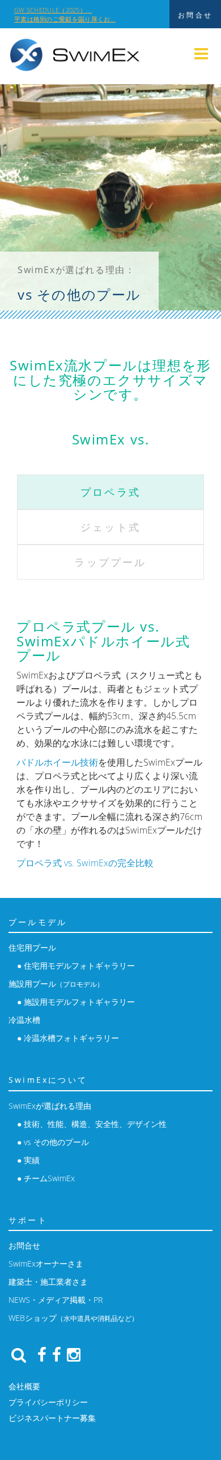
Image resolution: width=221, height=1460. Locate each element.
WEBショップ (73, 1317)
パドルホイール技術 (57, 762)
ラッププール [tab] (110, 562)
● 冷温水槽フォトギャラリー (68, 1038)
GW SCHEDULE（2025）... (53, 10)
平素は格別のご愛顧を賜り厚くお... (65, 19)
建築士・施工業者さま (48, 1281)
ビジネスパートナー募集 (52, 1418)
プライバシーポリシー (48, 1402)
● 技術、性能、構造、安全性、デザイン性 (92, 1123)
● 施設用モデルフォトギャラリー (76, 1001)
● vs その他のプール (53, 1142)
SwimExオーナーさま (45, 1263)
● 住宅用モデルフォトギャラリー (76, 965)
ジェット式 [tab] (110, 527)
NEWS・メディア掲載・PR (55, 1299)
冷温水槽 (24, 1019)
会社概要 (24, 1386)
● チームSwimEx (46, 1178)
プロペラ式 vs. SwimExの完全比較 (85, 863)
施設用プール (56, 983)
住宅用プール (32, 947)
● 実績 (28, 1160)
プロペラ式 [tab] (110, 492)
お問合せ (24, 1245)
